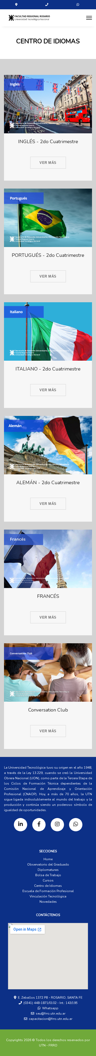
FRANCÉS (48, 596)
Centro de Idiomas (48, 886)
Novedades (48, 902)
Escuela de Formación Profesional (48, 891)
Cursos (48, 880)
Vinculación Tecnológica (48, 896)
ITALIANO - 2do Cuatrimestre (48, 369)
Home (48, 859)
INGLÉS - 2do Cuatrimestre (48, 142)
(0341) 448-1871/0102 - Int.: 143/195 (50, 1003)
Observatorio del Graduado (48, 864)
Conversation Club (48, 710)
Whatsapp (49, 1008)
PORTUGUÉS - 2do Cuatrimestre (48, 255)
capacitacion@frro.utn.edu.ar (50, 1019)
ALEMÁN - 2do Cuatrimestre (48, 483)
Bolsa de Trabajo (48, 875)
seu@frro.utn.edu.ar (50, 1013)
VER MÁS (48, 163)
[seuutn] (29, 18)
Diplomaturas (48, 870)
